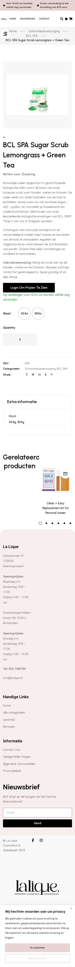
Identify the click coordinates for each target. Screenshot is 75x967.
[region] (37, 936)
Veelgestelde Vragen (17, 757)
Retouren (9, 726)
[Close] (70, 908)
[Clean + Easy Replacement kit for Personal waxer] (55, 475)
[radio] (24, 313)
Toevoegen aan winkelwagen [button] (65, 474)
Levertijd (9, 720)
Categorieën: (11, 368)
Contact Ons (11, 750)
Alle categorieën (14, 712)
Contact (44, 18)
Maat (7, 313)
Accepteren (37, 947)
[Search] (62, 19)
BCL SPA (62, 368)
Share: (7, 374)
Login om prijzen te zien (28, 287)
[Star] (66, 19)
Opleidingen (27, 18)
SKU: (6, 363)
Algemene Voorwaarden (19, 764)
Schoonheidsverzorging (40, 368)
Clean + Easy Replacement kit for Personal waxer (55, 508)
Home (13, 18)
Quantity (9, 327)
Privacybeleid (12, 771)
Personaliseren (37, 958)
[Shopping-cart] (71, 19)
